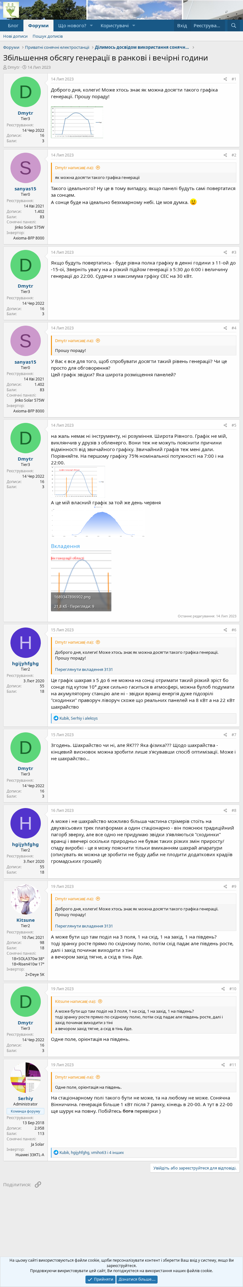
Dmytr (14, 67)
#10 (232, 988)
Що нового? (72, 25)
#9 (234, 886)
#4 (234, 328)
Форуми (38, 25)
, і (78, 718)
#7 (234, 734)
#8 (234, 810)
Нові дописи (15, 36)
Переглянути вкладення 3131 (84, 669)
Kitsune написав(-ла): (75, 1001)
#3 (234, 252)
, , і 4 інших (91, 1152)
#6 (234, 630)
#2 (234, 155)
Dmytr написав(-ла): (74, 167)
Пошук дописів (48, 36)
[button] (91, 25)
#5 (234, 425)
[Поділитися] (225, 79)
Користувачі (115, 25)
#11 (232, 1064)
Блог (13, 25)
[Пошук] (233, 25)
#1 (234, 79)
